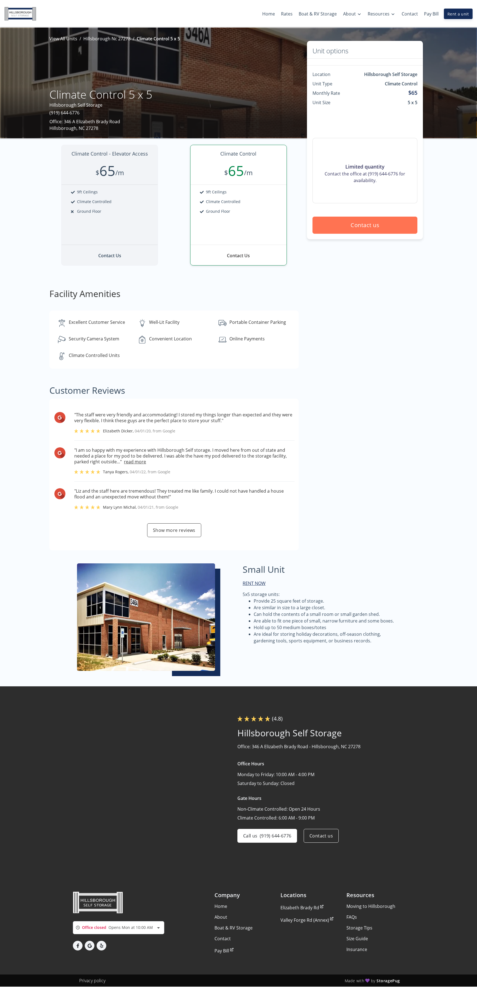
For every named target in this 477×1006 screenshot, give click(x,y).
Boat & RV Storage (233, 928)
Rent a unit (458, 14)
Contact (222, 939)
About (220, 917)
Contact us (365, 225)
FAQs (351, 917)
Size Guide (357, 939)
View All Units (63, 39)
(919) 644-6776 (64, 113)
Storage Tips (359, 928)
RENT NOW (254, 583)
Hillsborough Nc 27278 (107, 39)
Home (220, 906)
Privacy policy (92, 981)
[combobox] (118, 927)
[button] (78, 945)
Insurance (356, 949)
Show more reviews (174, 530)
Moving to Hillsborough (370, 906)
